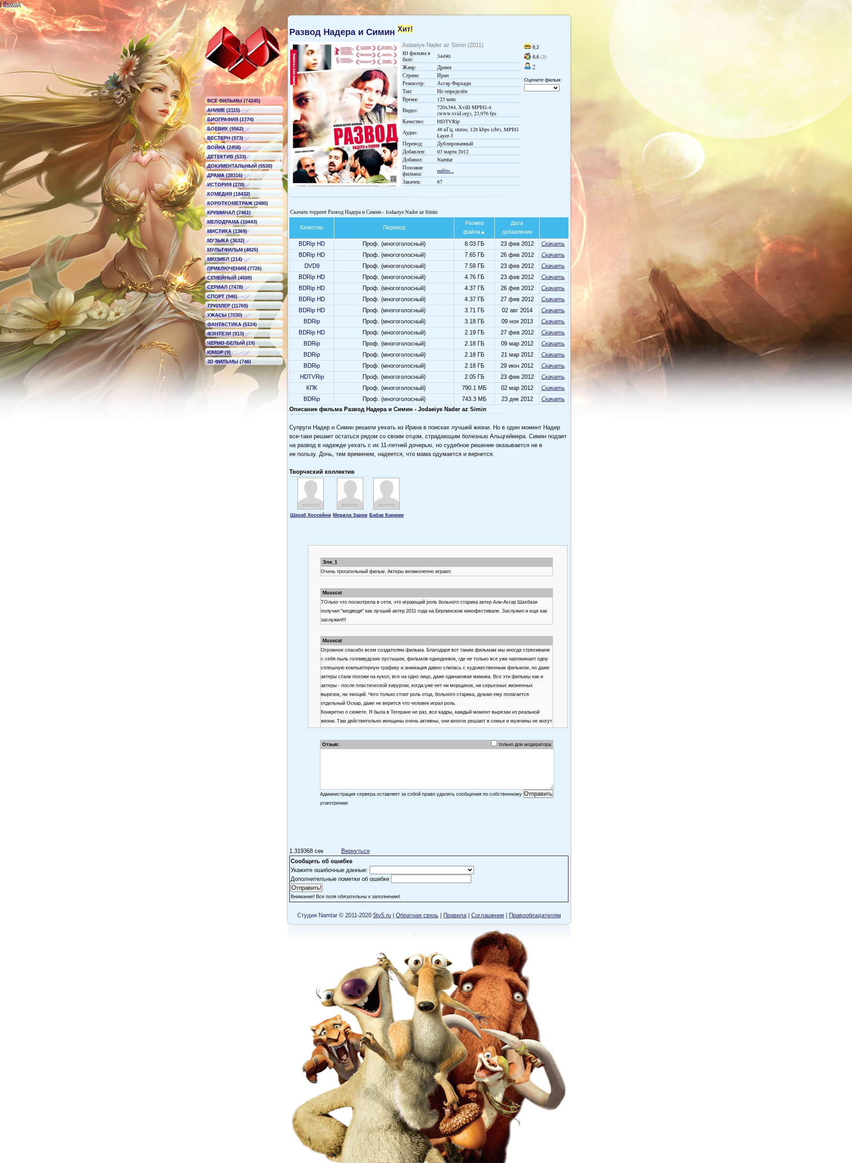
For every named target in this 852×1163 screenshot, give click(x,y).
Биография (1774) (230, 119)
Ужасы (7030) (224, 315)
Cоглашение (487, 915)
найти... (445, 170)
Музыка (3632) (226, 240)
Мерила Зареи (350, 515)
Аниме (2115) (223, 110)
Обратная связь (417, 915)
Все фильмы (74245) (233, 100)
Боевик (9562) (225, 128)
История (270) (226, 184)
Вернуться (355, 851)
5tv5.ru (382, 915)
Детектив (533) (226, 156)
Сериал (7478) (225, 287)
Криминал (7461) (229, 212)
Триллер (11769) (227, 305)
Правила (454, 915)
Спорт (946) (222, 296)
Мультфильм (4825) (232, 249)
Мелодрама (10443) (232, 221)
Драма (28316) (225, 175)
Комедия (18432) (228, 193)
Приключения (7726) (234, 268)
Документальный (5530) (239, 166)
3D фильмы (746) (229, 361)
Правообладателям (535, 915)
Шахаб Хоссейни (310, 515)
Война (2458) (224, 147)
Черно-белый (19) (231, 343)
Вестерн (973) (225, 138)
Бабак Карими (386, 515)
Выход (12, 4)
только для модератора (524, 744)
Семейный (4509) (229, 277)
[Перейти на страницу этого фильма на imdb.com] (527, 47)
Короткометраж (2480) (237, 203)
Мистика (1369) (227, 231)
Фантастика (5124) (232, 324)
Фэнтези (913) (225, 333)
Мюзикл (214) (224, 259)
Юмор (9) (219, 352)
